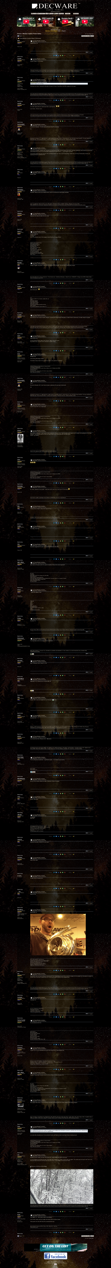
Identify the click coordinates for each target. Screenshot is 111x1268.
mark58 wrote (33, 82)
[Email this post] (60, 55)
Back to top (20, 56)
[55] (32, 654)
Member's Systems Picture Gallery (32, 33)
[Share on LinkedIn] (58, 55)
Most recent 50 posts (55, 29)
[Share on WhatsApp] (62, 55)
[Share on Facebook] (56, 55)
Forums (19, 33)
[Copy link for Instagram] (65, 55)
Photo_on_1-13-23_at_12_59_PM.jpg (39, 1166)
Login (59, 31)
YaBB (48, 1261)
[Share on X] (54, 55)
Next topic (91, 33)
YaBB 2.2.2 (60, 1260)
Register (64, 31)
